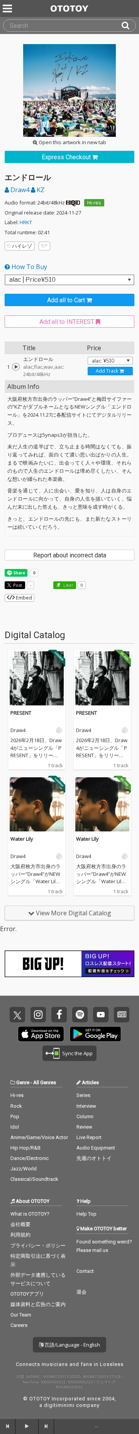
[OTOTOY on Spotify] (80, 1014)
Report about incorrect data (69, 555)
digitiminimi (59, 1405)
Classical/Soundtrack (34, 1179)
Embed (23, 597)
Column (84, 1116)
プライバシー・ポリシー (38, 1245)
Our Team (20, 1315)
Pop (14, 1116)
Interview (86, 1106)
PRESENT (20, 712)
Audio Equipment (95, 1148)
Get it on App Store (41, 1034)
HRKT (26, 222)
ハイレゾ (22, 245)
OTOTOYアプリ (27, 1294)
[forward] (46, 1426)
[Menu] (8, 8)
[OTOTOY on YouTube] (100, 1014)
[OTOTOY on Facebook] (59, 1014)
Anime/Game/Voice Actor (39, 1137)
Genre (22, 1082)
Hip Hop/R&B (25, 1148)
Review (84, 1127)
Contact (85, 1271)
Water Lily (21, 838)
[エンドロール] (16, 367)
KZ (39, 190)
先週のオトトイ (94, 1158)
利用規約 (20, 1235)
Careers (18, 1325)
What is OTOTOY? (29, 1214)
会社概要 (20, 1224)
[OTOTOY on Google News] (121, 1014)
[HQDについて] (73, 202)
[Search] (129, 25)
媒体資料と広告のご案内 (38, 1304)
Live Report (89, 1137)
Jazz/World (23, 1169)
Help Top (86, 1214)
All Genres (44, 1082)
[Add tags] (44, 246)
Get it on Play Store (95, 1034)
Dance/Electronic (29, 1158)
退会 (81, 1292)
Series (83, 1095)
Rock (16, 1106)
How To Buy (28, 266)
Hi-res (94, 202)
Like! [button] (67, 585)
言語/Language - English (71, 1344)
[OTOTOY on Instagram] (38, 1014)
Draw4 (20, 190)
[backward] (7, 1426)
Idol (14, 1127)
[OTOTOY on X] (17, 1014)
